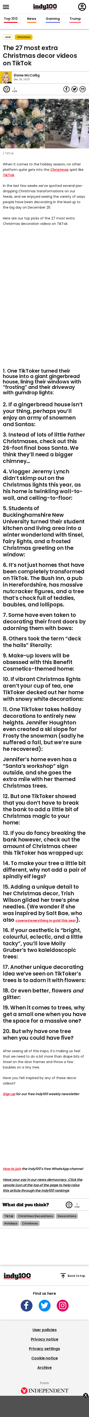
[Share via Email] (83, 89)
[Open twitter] (45, 1306)
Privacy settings (44, 1348)
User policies (45, 1330)
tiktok (8, 1216)
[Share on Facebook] (66, 89)
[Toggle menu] (7, 7)
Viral (8, 37)
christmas (23, 37)
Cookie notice (44, 1358)
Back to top (76, 1276)
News (31, 19)
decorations (67, 1216)
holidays (10, 1223)
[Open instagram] (63, 1306)
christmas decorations (35, 1216)
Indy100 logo (45, 7)
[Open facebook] (27, 1306)
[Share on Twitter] (74, 89)
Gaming (53, 19)
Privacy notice (44, 1339)
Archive (44, 1367)
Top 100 (11, 19)
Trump (75, 19)
